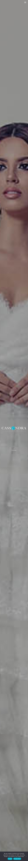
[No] (26, 856)
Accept (10, 858)
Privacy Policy (17, 858)
